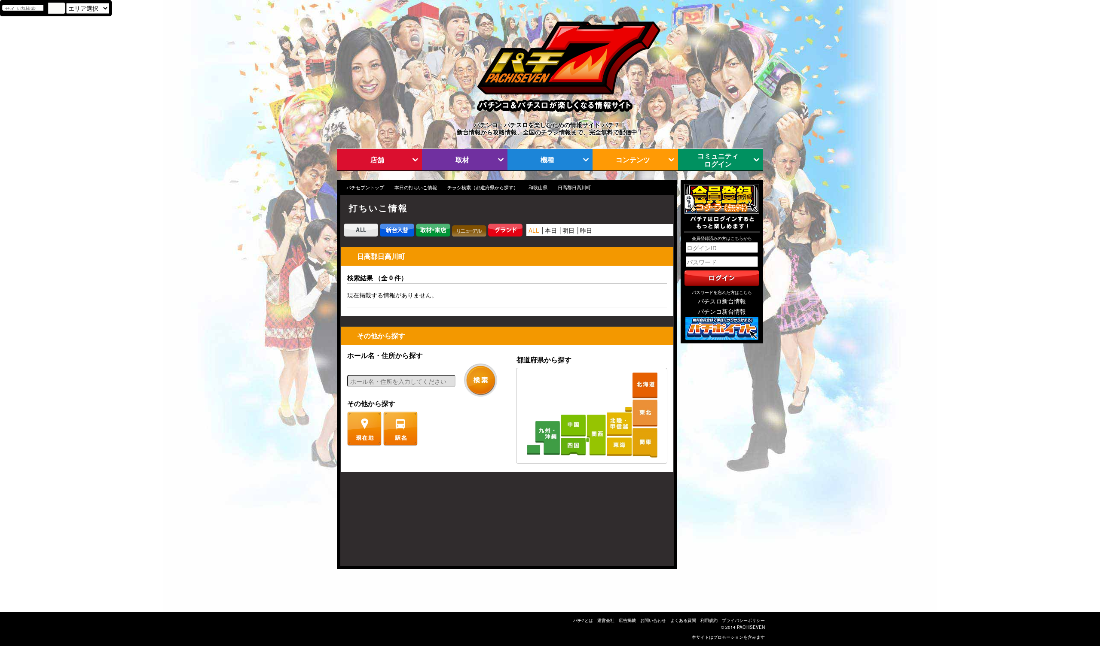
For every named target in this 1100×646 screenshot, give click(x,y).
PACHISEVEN (751, 627)
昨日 (586, 230)
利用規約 (709, 620)
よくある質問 (683, 620)
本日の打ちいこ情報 (415, 187)
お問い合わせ (653, 620)
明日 (568, 230)
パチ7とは (583, 620)
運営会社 (605, 620)
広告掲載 (627, 620)
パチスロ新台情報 (722, 301)
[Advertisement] (381, 523)
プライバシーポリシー (743, 620)
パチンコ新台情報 (722, 311)
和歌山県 (538, 187)
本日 (551, 230)
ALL (534, 230)
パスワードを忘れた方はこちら (722, 292)
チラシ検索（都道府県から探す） (482, 187)
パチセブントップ (365, 187)
